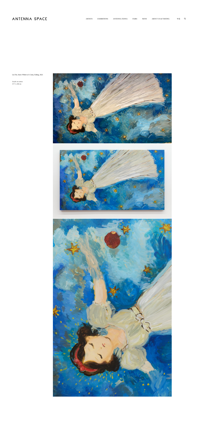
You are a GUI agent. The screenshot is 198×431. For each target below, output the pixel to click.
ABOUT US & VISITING (161, 19)
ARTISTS (89, 19)
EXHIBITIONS (102, 19)
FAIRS (135, 19)
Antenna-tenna (120, 19)
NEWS (144, 19)
